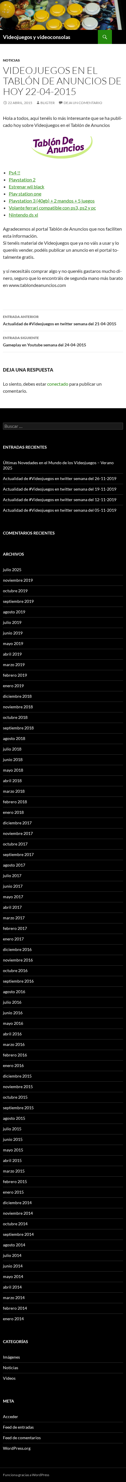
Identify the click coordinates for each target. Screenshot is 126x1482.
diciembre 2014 (17, 1202)
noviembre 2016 (18, 959)
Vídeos (9, 1378)
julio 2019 (12, 622)
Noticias (11, 60)
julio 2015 (12, 1128)
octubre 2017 (15, 843)
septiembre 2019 (18, 601)
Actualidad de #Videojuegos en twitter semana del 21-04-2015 (59, 320)
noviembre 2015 (18, 1086)
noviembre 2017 (18, 833)
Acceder (10, 1416)
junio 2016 (13, 1012)
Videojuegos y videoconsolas (36, 37)
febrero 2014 (15, 1308)
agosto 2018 (14, 738)
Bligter (47, 103)
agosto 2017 (14, 864)
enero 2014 (13, 1318)
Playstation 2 (22, 179)
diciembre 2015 (17, 1075)
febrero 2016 (15, 1054)
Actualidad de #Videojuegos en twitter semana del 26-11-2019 (59, 478)
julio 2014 (12, 1255)
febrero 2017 (15, 928)
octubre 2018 (15, 717)
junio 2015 (13, 1139)
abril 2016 (12, 1033)
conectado (57, 384)
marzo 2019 (14, 664)
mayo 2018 (13, 770)
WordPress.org (16, 1448)
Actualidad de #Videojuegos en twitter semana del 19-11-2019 (59, 488)
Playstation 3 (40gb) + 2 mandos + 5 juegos (52, 200)
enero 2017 (13, 938)
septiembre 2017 (18, 854)
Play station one (25, 193)
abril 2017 (12, 907)
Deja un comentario (83, 103)
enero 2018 (13, 812)
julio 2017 (12, 875)
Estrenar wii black (26, 186)
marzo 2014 (14, 1297)
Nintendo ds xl (23, 214)
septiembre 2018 (18, 727)
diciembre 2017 (17, 822)
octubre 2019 (15, 590)
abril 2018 (12, 780)
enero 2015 (13, 1192)
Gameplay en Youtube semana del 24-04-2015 (44, 341)
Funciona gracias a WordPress (26, 1475)
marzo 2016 (14, 1044)
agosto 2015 (14, 1118)
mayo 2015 (13, 1149)
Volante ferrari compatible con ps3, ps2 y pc (52, 207)
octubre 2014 (15, 1223)
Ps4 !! (14, 172)
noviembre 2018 (18, 706)
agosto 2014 (14, 1244)
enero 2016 (13, 1065)
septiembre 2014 (18, 1234)
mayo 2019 (13, 643)
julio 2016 (12, 1002)
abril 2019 (12, 653)
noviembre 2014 (18, 1213)
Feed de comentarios (22, 1437)
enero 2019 (13, 685)
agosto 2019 (14, 611)
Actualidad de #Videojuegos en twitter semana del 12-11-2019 (59, 499)
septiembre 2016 (18, 981)
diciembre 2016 (17, 949)
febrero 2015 (15, 1181)
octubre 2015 (15, 1097)
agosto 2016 (14, 991)
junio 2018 (13, 759)
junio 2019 (13, 632)
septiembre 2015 (18, 1107)
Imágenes (11, 1357)
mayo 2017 (13, 896)
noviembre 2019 (18, 580)
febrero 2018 (15, 801)
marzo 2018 (14, 791)
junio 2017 (13, 886)
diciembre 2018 (17, 696)
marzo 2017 (14, 917)
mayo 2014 (13, 1276)
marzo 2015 (14, 1170)
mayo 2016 (13, 1023)
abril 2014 (12, 1286)
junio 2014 (13, 1265)
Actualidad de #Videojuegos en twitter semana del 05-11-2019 (59, 510)
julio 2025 (12, 569)
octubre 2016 (15, 970)
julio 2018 (12, 748)
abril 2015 (12, 1160)
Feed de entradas (18, 1427)
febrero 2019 (15, 675)
